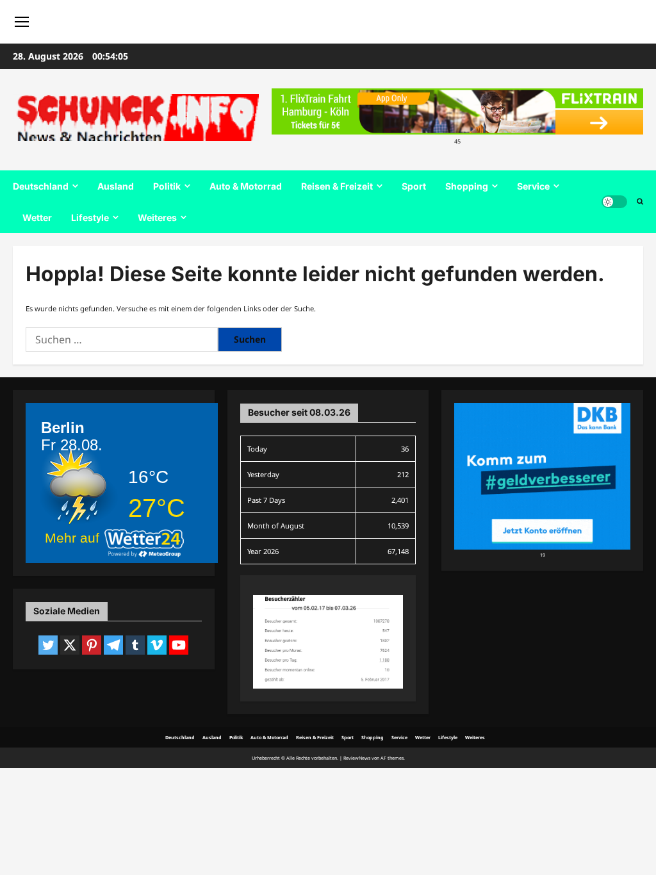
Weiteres (157, 217)
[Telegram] (113, 645)
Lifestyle (90, 217)
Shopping (466, 186)
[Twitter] (48, 645)
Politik (167, 186)
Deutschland (41, 186)
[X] (69, 645)
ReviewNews (356, 758)
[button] (640, 202)
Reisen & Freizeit (337, 186)
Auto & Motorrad (245, 186)
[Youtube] (178, 645)
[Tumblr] (135, 645)
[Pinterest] (91, 645)
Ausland (115, 186)
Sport (414, 186)
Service (533, 186)
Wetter (37, 217)
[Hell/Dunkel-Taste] (614, 201)
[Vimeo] (157, 645)
